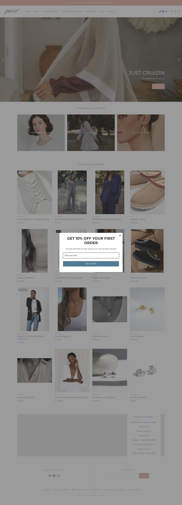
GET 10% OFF (91, 264)
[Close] (120, 235)
